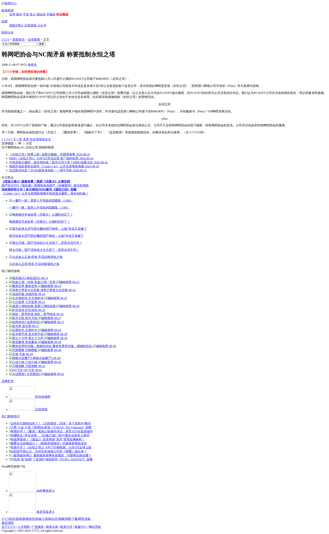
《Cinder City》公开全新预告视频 (24, 193)
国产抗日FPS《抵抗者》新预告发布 (25, 185)
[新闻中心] (9, 3)
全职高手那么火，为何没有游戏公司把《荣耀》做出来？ (49, 451)
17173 (5, 39)
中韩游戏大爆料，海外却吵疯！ (67, 193)
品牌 (5, 21)
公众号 (41, 25)
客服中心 (80, 526)
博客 (68, 518)
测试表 (41, 14)
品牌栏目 (8, 381)
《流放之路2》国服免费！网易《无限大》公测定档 (36, 181)
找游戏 (36, 518)
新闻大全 (8, 32)
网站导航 (95, 526)
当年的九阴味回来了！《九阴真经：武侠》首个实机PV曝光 (51, 423)
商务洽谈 (52, 526)
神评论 (32, 64)
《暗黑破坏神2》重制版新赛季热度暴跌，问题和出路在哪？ (51, 455)
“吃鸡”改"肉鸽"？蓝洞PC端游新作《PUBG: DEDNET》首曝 (52, 459)
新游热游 (8, 10)
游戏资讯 (18, 39)
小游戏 (46, 518)
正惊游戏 (30, 25)
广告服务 (38, 526)
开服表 (51, 14)
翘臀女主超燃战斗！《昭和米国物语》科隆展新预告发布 (49, 443)
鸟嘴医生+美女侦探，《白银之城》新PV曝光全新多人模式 (50, 435)
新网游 (27, 518)
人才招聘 (23, 526)
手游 (26, 14)
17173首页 (8, 518)
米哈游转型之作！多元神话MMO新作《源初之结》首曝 (39, 189)
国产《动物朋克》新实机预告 (69, 185)
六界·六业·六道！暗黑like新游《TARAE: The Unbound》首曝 (51, 427)
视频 (61, 518)
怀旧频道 (62, 14)
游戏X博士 (16, 25)
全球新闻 (34, 39)
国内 (19, 14)
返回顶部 (8, 522)
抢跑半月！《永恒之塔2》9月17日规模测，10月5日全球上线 (51, 447)
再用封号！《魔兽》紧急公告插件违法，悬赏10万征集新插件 (52, 431)
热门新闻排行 (11, 416)
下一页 (17, 139)
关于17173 (8, 526)
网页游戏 (84, 518)
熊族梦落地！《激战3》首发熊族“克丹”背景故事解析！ (48, 439)
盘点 (33, 14)
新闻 (19, 518)
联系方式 (66, 526)
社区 (55, 518)
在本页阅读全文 (40, 139)
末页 (26, 139)
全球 (12, 14)
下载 (75, 518)
